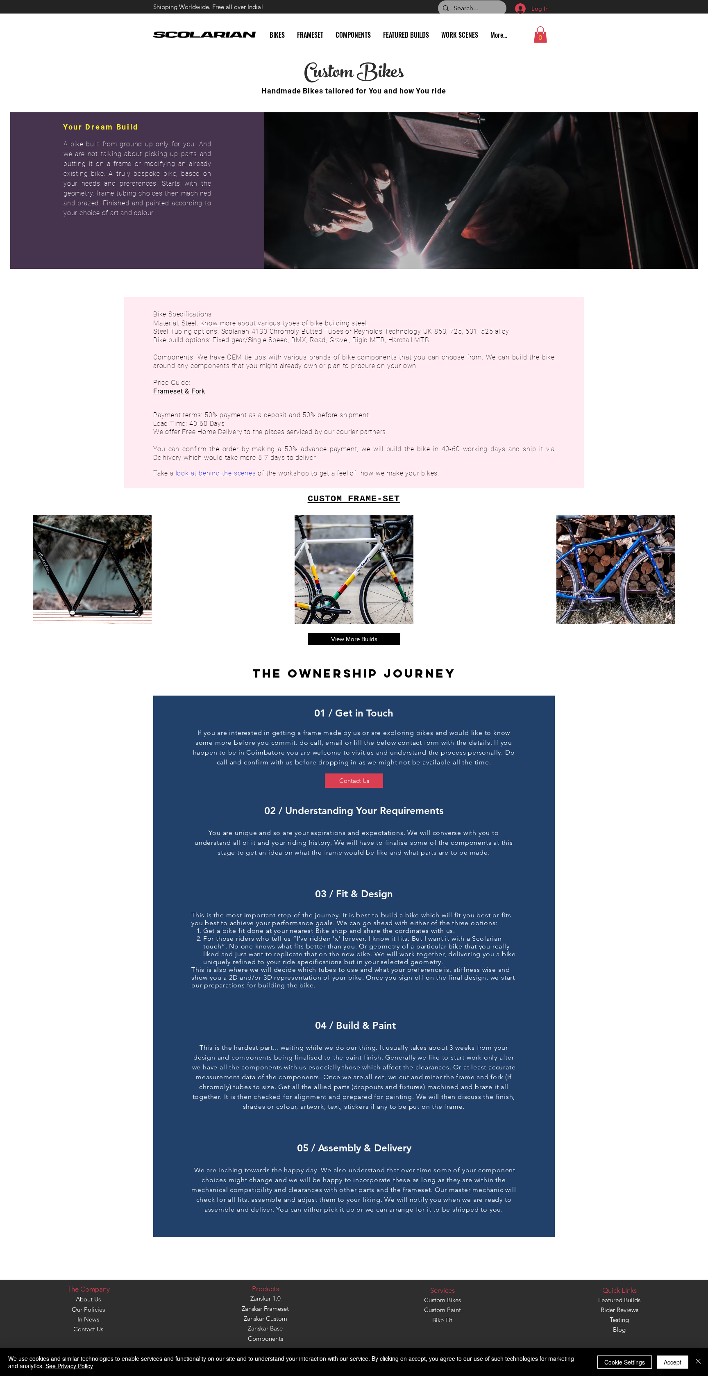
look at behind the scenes (216, 473)
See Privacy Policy (69, 1366)
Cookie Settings (624, 1362)
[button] (540, 34)
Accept (672, 1362)
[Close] (698, 1362)
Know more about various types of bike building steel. (284, 323)
